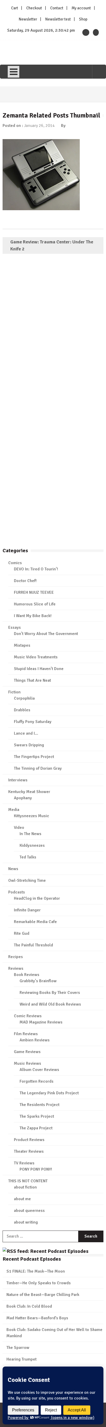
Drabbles (22, 710)
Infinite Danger (27, 910)
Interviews (18, 780)
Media (13, 809)
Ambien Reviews (35, 1040)
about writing (26, 1222)
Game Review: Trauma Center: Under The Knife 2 (51, 245)
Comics (15, 562)
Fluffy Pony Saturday (32, 721)
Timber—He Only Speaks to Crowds (38, 1283)
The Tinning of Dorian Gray (38, 768)
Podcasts (16, 892)
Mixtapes (22, 645)
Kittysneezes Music (31, 815)
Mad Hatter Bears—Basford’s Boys (37, 1318)
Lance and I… (26, 733)
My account (81, 8)
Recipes (15, 956)
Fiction (14, 692)
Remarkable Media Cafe (35, 921)
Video (19, 827)
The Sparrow (17, 1347)
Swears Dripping (29, 745)
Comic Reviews (28, 1016)
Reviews (15, 968)
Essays (14, 627)
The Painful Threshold (33, 945)
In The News (30, 833)
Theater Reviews (29, 1151)
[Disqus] (53, 333)
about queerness (29, 1210)
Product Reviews (29, 1139)
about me (22, 1198)
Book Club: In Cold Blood (29, 1306)
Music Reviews (27, 1063)
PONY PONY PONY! (36, 1169)
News (13, 868)
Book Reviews (26, 974)
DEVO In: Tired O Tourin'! (36, 569)
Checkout (34, 8)
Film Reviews (26, 1033)
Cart (14, 8)
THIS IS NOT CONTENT (28, 1181)
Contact (56, 8)
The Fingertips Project (34, 756)
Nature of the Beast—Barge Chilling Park (42, 1294)
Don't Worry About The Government (46, 633)
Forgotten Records (37, 1081)
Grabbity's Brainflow (38, 981)
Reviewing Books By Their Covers (50, 992)
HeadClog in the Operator (37, 898)
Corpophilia (24, 698)
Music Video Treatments (36, 657)
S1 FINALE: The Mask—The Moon (35, 1271)
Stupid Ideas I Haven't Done (39, 668)
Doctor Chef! (25, 580)
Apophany (23, 798)
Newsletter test (58, 19)
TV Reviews (24, 1163)
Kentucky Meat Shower (29, 791)
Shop (83, 19)
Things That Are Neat (32, 680)
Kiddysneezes (32, 845)
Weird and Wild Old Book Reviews (50, 1004)
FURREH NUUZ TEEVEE (34, 592)
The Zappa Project (36, 1128)
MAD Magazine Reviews (41, 1022)
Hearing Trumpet (21, 1359)
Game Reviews (27, 1051)
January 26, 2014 (39, 125)
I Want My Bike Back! (32, 615)
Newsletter (28, 19)
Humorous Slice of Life (35, 604)
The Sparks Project (37, 1116)
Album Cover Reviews (39, 1069)
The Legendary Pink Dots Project (49, 1093)
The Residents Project (39, 1104)
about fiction (25, 1187)
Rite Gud (21, 933)
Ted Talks (28, 857)
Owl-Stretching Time (27, 880)
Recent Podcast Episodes (32, 1259)
